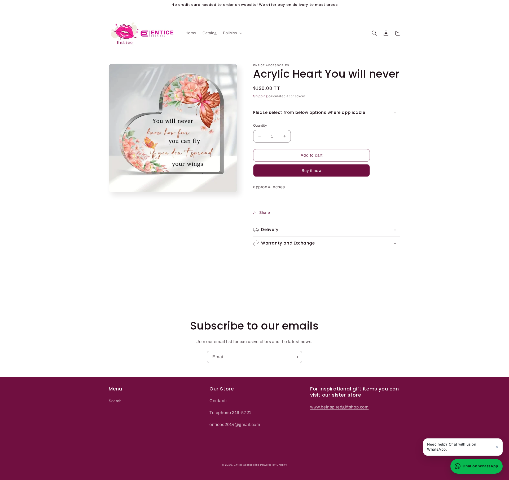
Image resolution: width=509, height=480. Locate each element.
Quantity (260, 125)
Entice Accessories (246, 464)
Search (115, 401)
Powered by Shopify (273, 464)
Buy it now (311, 170)
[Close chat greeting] (497, 447)
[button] (232, 33)
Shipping (260, 96)
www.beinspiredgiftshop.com (339, 407)
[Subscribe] (296, 357)
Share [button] (264, 213)
